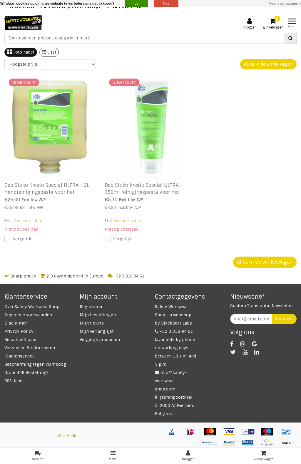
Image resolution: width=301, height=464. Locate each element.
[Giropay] (250, 434)
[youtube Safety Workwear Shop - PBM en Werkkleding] (245, 352)
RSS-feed (13, 380)
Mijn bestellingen (98, 314)
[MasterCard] (212, 434)
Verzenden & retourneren (29, 347)
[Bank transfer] (288, 445)
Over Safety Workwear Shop (31, 306)
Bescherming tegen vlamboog (35, 364)
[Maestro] (269, 434)
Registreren (91, 306)
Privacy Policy (19, 331)
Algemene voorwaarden (28, 314)
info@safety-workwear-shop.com (171, 381)
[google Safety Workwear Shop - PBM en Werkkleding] (254, 344)
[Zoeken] (290, 38)
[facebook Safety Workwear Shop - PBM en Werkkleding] (231, 344)
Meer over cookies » (284, 3)
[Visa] (231, 434)
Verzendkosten (27, 220)
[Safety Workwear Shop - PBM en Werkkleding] (23, 22)
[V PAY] (173, 434)
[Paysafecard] (212, 445)
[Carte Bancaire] (269, 445)
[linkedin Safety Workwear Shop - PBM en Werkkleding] (256, 352)
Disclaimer (15, 323)
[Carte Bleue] (250, 445)
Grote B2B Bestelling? (26, 372)
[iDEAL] (193, 434)
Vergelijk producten (100, 339)
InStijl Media (66, 435)
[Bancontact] (288, 434)
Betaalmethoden (21, 339)
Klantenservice (19, 356)
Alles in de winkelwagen (268, 64)
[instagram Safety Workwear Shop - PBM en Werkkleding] (242, 344)
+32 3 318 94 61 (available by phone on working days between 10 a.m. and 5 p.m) (175, 348)
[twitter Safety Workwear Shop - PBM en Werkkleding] (233, 352)
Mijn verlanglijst (96, 331)
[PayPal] (231, 445)
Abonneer (284, 318)
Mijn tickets (92, 323)
